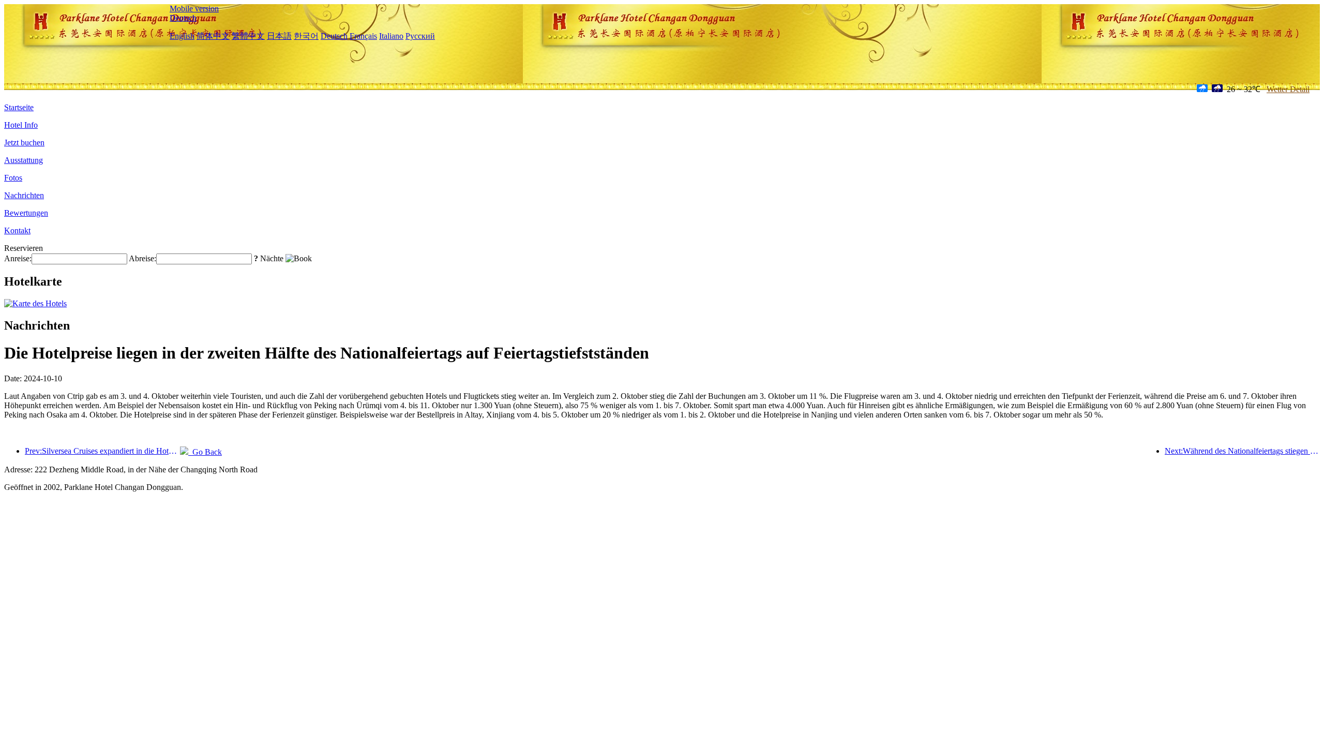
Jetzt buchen (24, 142)
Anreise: (18, 258)
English (182, 36)
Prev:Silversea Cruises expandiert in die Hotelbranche (102, 450)
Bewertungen (26, 212)
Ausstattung (23, 160)
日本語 (279, 36)
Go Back (205, 452)
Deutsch (183, 17)
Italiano (391, 36)
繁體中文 (248, 36)
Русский (420, 36)
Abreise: (142, 258)
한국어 (306, 36)
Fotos (13, 177)
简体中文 (213, 36)
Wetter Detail (1288, 89)
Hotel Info (21, 125)
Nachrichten (24, 195)
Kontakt (17, 230)
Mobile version (194, 8)
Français (363, 36)
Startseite (19, 107)
